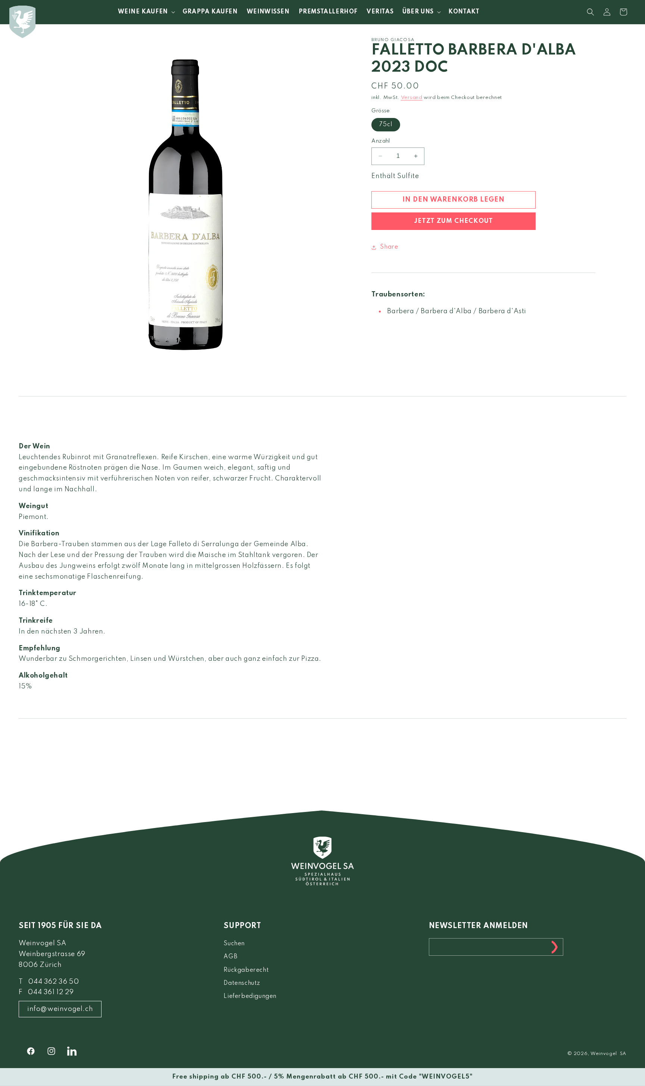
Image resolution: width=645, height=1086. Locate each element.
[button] (145, 12)
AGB (230, 957)
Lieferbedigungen (250, 996)
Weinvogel (604, 1054)
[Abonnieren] (554, 947)
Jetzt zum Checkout (453, 221)
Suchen (234, 944)
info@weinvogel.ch (60, 1009)
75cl (385, 125)
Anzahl (380, 141)
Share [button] (389, 247)
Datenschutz (242, 983)
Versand (412, 98)
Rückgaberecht (246, 970)
